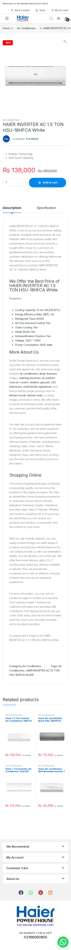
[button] (63, 942)
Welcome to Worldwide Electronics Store (25, 3)
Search (51, 18)
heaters (34, 382)
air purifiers (48, 377)
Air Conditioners (26, 28)
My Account (61, 10)
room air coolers (19, 382)
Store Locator (22, 10)
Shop (42, 10)
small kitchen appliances (37, 386)
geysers (45, 382)
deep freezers (48, 373)
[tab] (12, 209)
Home (6, 28)
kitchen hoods (17, 395)
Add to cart (50, 182)
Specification (46, 208)
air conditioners (29, 373)
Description (12, 208)
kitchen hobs (35, 395)
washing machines (30, 377)
